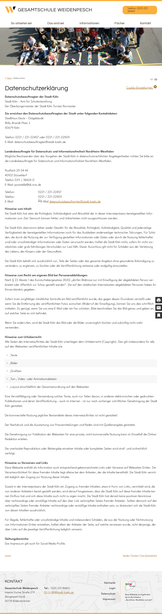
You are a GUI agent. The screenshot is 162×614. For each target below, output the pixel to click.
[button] (12, 47)
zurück (8, 556)
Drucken (135, 556)
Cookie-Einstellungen (141, 87)
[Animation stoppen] (71, 62)
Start (9, 78)
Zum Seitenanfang (148, 556)
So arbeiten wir (21, 23)
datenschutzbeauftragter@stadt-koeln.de (75, 201)
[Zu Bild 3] (84, 62)
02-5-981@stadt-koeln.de (59, 592)
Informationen (89, 23)
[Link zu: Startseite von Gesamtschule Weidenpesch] (48, 9)
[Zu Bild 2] (80, 62)
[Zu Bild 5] (92, 62)
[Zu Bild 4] (88, 62)
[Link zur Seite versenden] (151, 79)
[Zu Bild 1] (76, 62)
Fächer (120, 23)
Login (112, 588)
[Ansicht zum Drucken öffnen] (156, 79)
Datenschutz (108, 593)
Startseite (109, 583)
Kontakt (145, 23)
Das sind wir (55, 23)
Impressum (109, 599)
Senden (126, 556)
